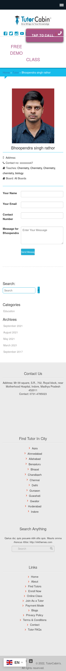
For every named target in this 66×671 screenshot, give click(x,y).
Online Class (34, 596)
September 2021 (13, 326)
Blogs (34, 610)
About (34, 581)
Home (6, 72)
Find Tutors (34, 586)
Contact (34, 624)
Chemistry (23, 168)
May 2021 (9, 339)
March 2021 (10, 345)
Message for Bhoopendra (11, 231)
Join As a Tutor (35, 600)
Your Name (10, 193)
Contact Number (8, 216)
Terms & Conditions (35, 620)
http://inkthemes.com (41, 542)
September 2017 (13, 352)
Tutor (16, 72)
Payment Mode (34, 605)
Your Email (10, 204)
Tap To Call (43, 35)
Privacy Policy (34, 615)
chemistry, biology (13, 173)
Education (9, 311)
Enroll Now (34, 591)
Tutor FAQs (35, 629)
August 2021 (10, 332)
